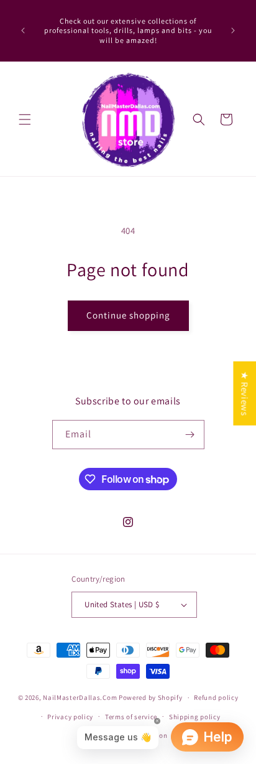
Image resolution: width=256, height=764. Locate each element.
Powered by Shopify (151, 697)
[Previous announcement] (23, 30)
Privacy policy (70, 716)
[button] (25, 119)
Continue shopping (128, 315)
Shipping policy (195, 716)
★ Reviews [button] (244, 393)
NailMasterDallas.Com (80, 697)
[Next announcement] (233, 30)
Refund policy (216, 697)
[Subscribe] (190, 434)
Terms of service (131, 716)
